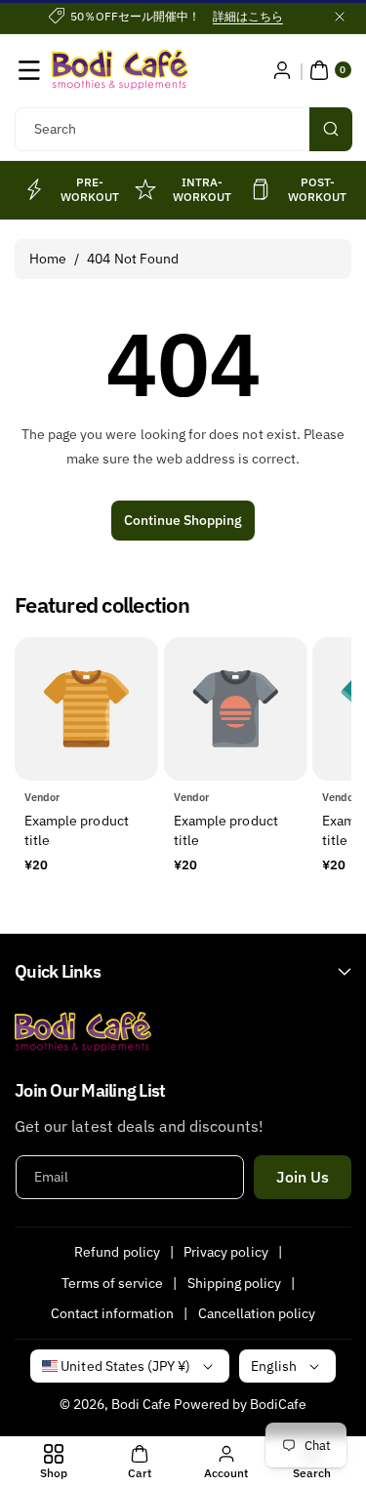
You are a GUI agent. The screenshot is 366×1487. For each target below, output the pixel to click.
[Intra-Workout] (146, 189)
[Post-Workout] (260, 189)
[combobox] (183, 129)
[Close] (339, 16)
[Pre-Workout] (33, 189)
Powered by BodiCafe (240, 1404)
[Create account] (282, 70)
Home (47, 258)
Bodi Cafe (141, 1404)
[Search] (330, 129)
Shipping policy (234, 1283)
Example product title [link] (76, 830)
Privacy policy (225, 1252)
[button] (29, 70)
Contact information (113, 1313)
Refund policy (117, 1252)
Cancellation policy (257, 1313)
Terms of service (112, 1283)
